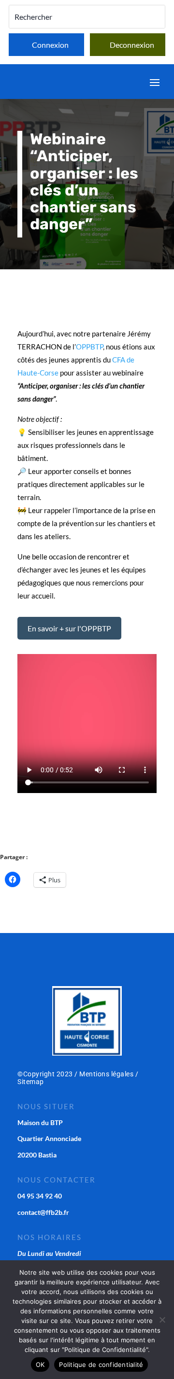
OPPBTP (89, 346)
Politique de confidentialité (101, 1364)
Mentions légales (106, 1074)
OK (40, 1364)
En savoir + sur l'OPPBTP (69, 628)
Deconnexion (132, 44)
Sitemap (30, 1082)
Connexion (50, 44)
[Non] (162, 1319)
